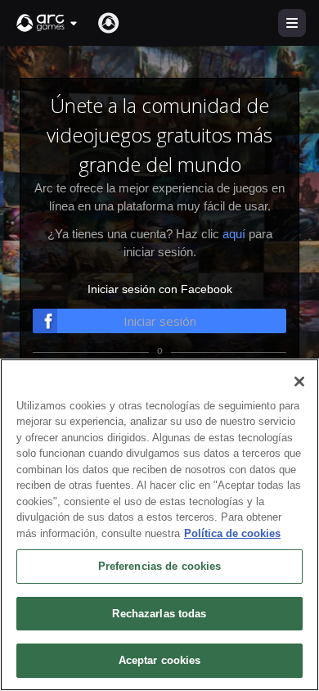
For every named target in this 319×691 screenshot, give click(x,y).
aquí (233, 234)
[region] (159, 525)
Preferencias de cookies (160, 566)
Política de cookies (232, 533)
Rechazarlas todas (159, 613)
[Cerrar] (299, 382)
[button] (47, 23)
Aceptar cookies (160, 660)
